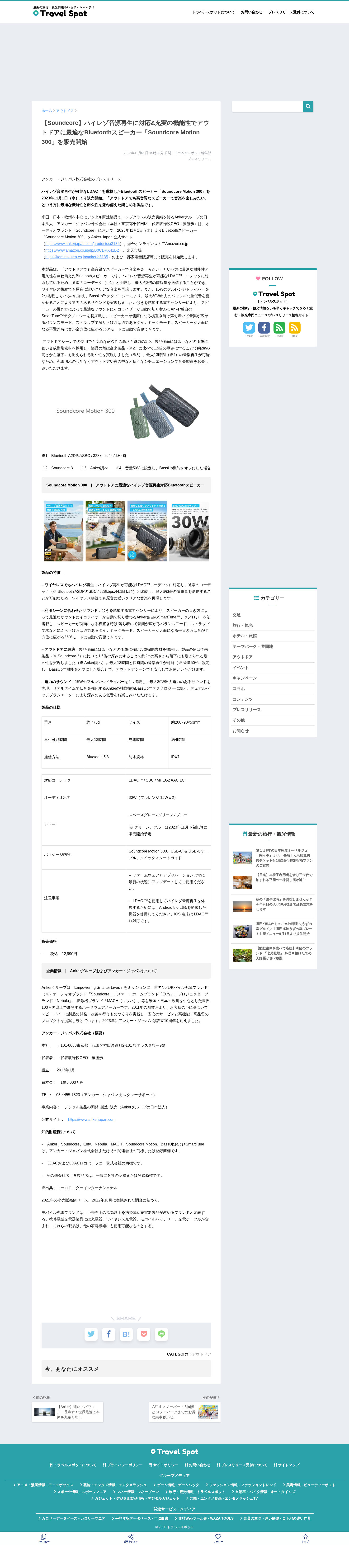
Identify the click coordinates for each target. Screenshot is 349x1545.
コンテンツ (243, 699)
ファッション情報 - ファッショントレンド (242, 1485)
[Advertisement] (174, 60)
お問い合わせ (251, 12)
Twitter (249, 335)
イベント (241, 667)
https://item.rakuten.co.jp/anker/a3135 (76, 257)
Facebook (264, 335)
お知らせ (241, 731)
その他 (239, 720)
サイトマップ (288, 1465)
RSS (294, 335)
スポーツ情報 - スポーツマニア (82, 1492)
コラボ (239, 688)
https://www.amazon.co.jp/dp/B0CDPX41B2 (82, 250)
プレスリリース (247, 709)
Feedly (279, 335)
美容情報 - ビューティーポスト (311, 1485)
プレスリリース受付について (291, 12)
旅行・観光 (243, 625)
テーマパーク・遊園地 (253, 646)
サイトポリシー (165, 1465)
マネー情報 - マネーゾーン (138, 1492)
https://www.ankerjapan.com (91, 1119)
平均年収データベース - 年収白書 (141, 1518)
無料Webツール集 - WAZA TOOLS (206, 1518)
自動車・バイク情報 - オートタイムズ (265, 1492)
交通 (237, 615)
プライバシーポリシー (125, 1465)
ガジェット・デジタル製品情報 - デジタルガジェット (137, 1498)
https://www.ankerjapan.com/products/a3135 (82, 244)
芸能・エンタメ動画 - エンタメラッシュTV (224, 1498)
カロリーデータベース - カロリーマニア (73, 1518)
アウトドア (201, 1354)
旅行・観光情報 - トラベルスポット (197, 1492)
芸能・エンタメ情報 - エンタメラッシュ (115, 1485)
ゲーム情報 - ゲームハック (178, 1485)
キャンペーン (245, 678)
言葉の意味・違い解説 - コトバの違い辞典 (277, 1518)
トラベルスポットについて (213, 12)
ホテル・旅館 (245, 636)
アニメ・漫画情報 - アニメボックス (45, 1485)
